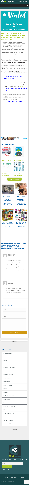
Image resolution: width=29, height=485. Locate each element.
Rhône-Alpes (5, 54)
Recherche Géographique (14, 406)
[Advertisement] (14, 120)
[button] (20, 1)
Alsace (15, 42)
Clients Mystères (7, 378)
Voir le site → (14, 179)
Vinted (14, 57)
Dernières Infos (10, 42)
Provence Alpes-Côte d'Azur (16, 52)
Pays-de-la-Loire (20, 49)
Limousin (15, 48)
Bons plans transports (14, 371)
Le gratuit (14, 392)
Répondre (22, 276)
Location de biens (14, 403)
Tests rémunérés (14, 424)
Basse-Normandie (11, 43)
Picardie (4, 51)
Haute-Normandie (9, 46)
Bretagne (24, 43)
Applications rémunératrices (9, 357)
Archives (5, 360)
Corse (17, 45)
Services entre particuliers (14, 54)
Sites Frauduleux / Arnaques (9, 417)
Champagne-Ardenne (11, 45)
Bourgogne (18, 43)
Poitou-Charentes (10, 51)
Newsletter (14, 478)
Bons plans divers (14, 364)
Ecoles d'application (14, 385)
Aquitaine (19, 42)
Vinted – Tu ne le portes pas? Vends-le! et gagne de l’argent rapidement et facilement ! (14, 36)
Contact (22, 478)
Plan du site (14, 477)
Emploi (5, 388)
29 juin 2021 (10, 283)
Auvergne (4, 43)
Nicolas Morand (11, 254)
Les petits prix (14, 399)
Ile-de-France (17, 46)
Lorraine (20, 48)
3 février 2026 (11, 255)
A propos (7, 478)
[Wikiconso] (7, 1)
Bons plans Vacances (14, 375)
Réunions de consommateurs (10, 409)
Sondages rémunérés (14, 420)
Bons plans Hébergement (14, 368)
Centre (3, 45)
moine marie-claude (12, 281)
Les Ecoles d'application (14, 396)
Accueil (6, 477)
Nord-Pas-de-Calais (11, 49)
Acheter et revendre (14, 353)
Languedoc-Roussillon (7, 48)
